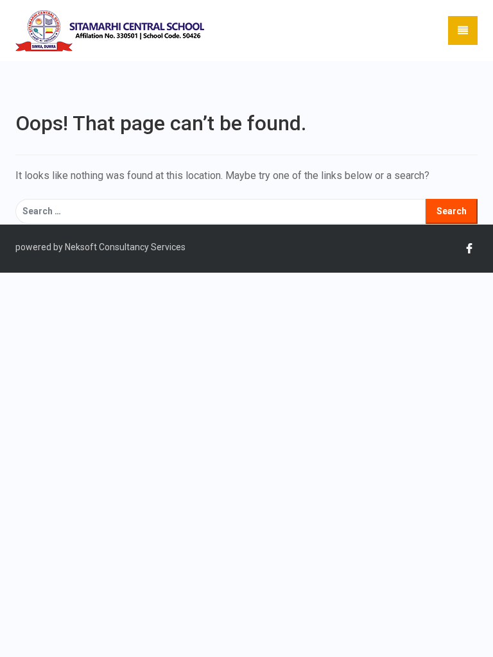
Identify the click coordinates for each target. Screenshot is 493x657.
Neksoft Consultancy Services (124, 247)
